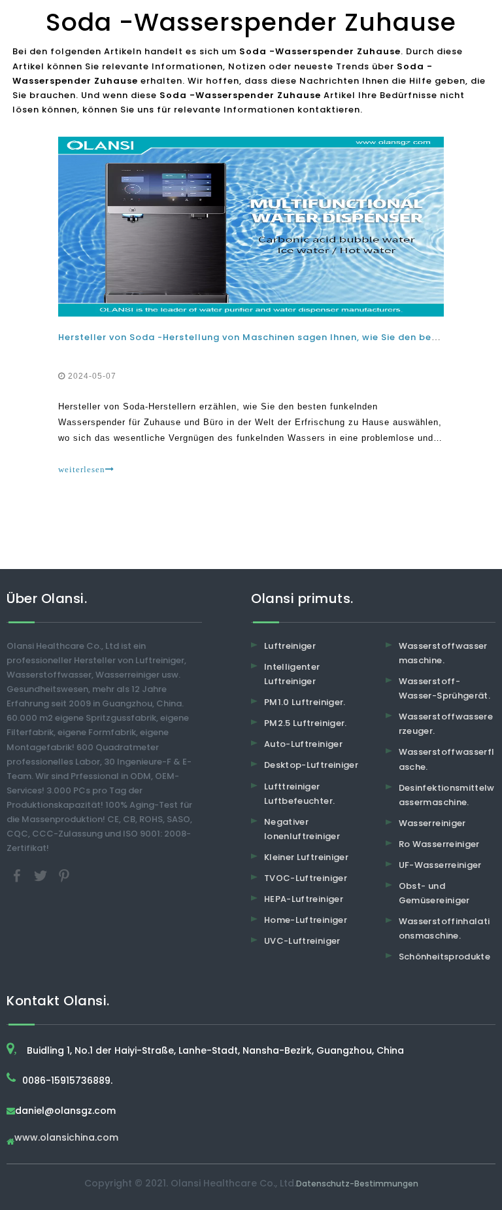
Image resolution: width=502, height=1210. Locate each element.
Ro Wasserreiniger (439, 844)
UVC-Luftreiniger (302, 941)
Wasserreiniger (432, 823)
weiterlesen (81, 469)
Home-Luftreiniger (305, 920)
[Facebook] (18, 875)
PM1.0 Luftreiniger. (305, 702)
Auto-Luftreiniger (303, 744)
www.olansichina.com (66, 1138)
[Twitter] (42, 875)
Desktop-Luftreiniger (311, 765)
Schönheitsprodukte (444, 956)
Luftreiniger (290, 646)
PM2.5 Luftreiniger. (305, 723)
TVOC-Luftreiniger (305, 878)
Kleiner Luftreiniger (306, 857)
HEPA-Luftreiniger (303, 899)
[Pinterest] (64, 875)
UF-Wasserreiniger (440, 865)
